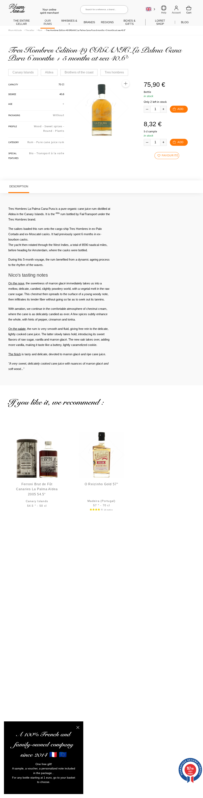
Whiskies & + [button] (69, 22)
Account (176, 12)
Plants (59, 131)
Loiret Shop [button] (160, 22)
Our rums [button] (48, 22)
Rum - (31, 142)
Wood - (39, 126)
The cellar (29, 30)
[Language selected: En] (150, 9)
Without (58, 115)
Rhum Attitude (16, 10)
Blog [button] (185, 22)
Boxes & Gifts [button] (129, 22)
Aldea (49, 72)
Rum (40, 30)
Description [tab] (18, 186)
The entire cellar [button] (21, 22)
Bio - (32, 153)
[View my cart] (189, 9)
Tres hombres (114, 72)
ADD (180, 109)
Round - (49, 131)
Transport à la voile (50, 153)
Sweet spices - (54, 126)
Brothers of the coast (79, 72)
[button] (125, 83)
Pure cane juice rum (50, 142)
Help (163, 12)
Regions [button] (107, 22)
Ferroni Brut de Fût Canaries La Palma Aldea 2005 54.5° (37, 489)
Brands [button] (89, 22)
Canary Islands (23, 72)
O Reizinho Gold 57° (101, 484)
